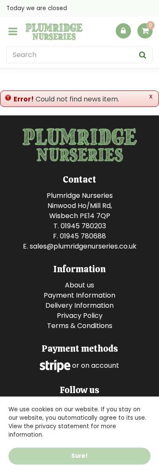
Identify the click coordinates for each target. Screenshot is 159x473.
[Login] (123, 30)
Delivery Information (79, 305)
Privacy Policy (80, 315)
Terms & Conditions (79, 326)
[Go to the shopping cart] (145, 33)
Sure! (79, 456)
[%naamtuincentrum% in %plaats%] (54, 31)
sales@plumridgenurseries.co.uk (83, 246)
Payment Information (79, 295)
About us (79, 285)
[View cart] (145, 30)
